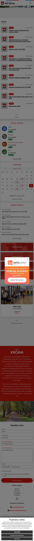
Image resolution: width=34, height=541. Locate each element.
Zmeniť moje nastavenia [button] (17, 535)
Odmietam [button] (17, 538)
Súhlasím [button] (17, 532)
